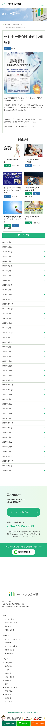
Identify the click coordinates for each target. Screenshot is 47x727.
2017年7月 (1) (7, 437)
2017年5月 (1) (7, 442)
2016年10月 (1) (7, 466)
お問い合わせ (9, 630)
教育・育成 (8, 691)
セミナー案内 (17, 24)
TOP (4, 615)
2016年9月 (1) (7, 470)
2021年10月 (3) (7, 285)
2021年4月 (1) (7, 290)
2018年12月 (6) (7, 380)
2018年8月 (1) (7, 399)
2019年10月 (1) (7, 342)
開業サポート (9, 643)
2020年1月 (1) (7, 328)
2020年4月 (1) (7, 318)
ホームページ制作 (11, 646)
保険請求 (8, 673)
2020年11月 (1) (7, 304)
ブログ (5, 659)
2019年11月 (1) (7, 337)
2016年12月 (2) (7, 456)
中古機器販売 (9, 653)
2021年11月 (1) (7, 280)
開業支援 (8, 698)
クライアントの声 (11, 623)
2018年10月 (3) (7, 390)
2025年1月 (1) (7, 247)
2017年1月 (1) (7, 451)
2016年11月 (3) (7, 461)
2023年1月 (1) (7, 275)
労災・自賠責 (9, 677)
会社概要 (8, 626)
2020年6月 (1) (7, 313)
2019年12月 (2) (7, 332)
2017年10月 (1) (7, 428)
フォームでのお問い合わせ (20, 512)
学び (6, 684)
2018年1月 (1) (7, 418)
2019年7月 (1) (7, 351)
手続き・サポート (11, 687)
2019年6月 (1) (7, 356)
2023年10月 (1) (7, 266)
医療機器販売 (9, 650)
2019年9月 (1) (7, 347)
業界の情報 (8, 666)
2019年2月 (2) (7, 371)
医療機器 (8, 680)
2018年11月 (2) (7, 385)
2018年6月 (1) (7, 409)
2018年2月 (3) (7, 413)
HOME (7, 24)
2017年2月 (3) (7, 447)
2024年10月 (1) (7, 252)
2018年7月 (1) (7, 404)
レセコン (8, 670)
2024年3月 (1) (7, 256)
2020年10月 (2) (7, 309)
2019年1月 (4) (7, 375)
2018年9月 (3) (7, 394)
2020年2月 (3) (7, 323)
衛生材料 (8, 694)
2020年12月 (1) (7, 299)
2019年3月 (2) (7, 366)
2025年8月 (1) (7, 242)
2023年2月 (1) (7, 271)
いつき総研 (8, 663)
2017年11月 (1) (7, 423)
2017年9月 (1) (7, 432)
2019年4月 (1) (7, 361)
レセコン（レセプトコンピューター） (18, 639)
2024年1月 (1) (7, 261)
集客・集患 (8, 702)
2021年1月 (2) (7, 294)
